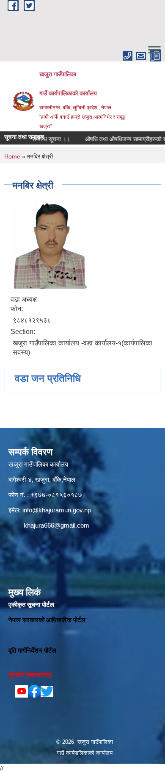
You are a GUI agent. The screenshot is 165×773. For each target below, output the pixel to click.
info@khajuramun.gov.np (56, 510)
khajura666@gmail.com (56, 525)
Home (12, 156)
